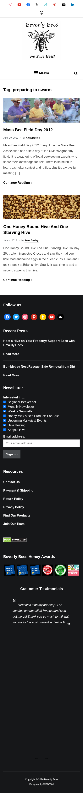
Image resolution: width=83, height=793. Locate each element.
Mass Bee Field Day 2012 (28, 129)
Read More (11, 354)
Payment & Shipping (18, 490)
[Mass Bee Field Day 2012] (41, 121)
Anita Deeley (33, 137)
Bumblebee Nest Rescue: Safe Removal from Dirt (39, 366)
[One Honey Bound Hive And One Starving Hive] (41, 218)
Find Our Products (16, 515)
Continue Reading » (17, 182)
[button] (41, 73)
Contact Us (11, 482)
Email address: (14, 436)
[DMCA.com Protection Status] (15, 541)
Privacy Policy (13, 507)
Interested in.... (14, 397)
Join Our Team (14, 523)
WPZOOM (48, 784)
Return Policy (13, 498)
